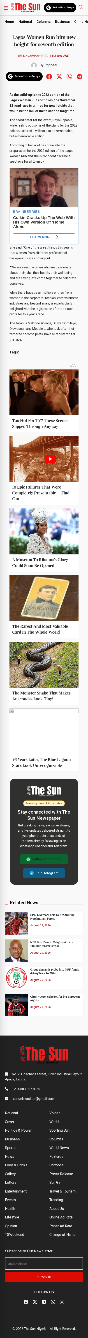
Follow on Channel (47, 859)
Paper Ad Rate (60, 1226)
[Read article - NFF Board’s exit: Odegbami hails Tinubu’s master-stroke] (16, 950)
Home (9, 22)
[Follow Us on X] (35, 1302)
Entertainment (16, 1191)
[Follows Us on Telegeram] (79, 76)
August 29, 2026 (40, 925)
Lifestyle (12, 1217)
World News (59, 1148)
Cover (9, 1122)
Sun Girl (55, 1182)
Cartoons (56, 1165)
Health (10, 1209)
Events (10, 1200)
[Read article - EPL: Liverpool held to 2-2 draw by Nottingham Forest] (16, 923)
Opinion (11, 1226)
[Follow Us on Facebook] (26, 1302)
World (54, 1122)
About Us (56, 1209)
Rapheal (50, 65)
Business (62, 22)
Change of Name (62, 1234)
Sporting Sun (59, 1130)
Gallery (10, 1174)
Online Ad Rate (61, 1217)
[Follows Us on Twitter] (59, 76)
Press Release (61, 1174)
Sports (10, 1148)
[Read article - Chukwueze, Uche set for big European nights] (16, 1005)
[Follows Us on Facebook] (49, 76)
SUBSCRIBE (44, 1277)
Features (56, 1156)
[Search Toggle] (81, 6)
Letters (10, 1182)
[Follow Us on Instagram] (62, 1302)
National (25, 22)
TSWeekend (14, 1234)
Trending (56, 1200)
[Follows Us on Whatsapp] (69, 76)
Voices (54, 1113)
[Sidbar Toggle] (6, 7)
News (9, 1156)
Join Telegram (46, 873)
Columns (44, 22)
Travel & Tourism (62, 1191)
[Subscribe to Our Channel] (44, 1302)
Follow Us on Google (63, 7)
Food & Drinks (16, 1165)
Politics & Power (18, 1130)
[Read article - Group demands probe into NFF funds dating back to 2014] (16, 978)
